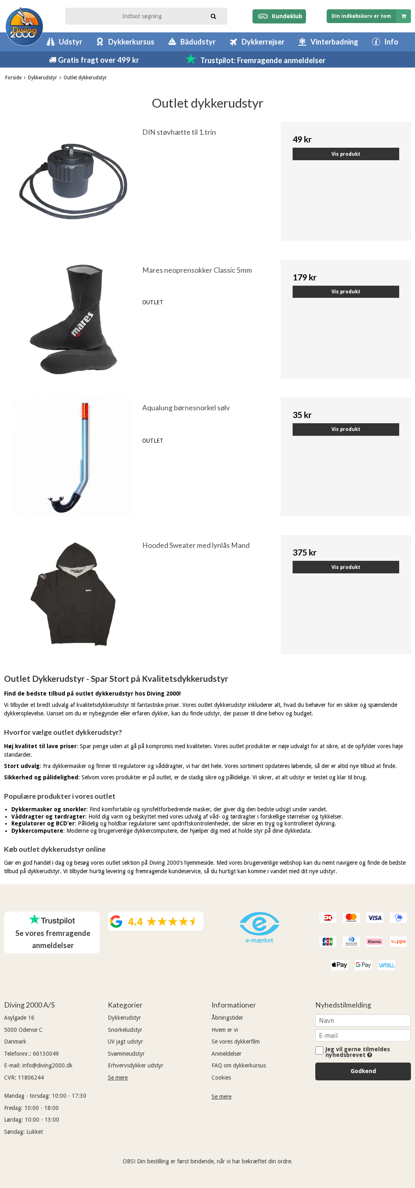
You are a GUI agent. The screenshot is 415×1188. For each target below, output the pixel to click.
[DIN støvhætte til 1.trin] (73, 187)
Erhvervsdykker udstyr (135, 1065)
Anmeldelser (227, 1053)
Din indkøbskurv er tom (361, 16)
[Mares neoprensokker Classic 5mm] (73, 325)
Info (391, 41)
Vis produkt (346, 154)
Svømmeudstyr (126, 1053)
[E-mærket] (259, 941)
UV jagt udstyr (125, 1041)
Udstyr (70, 41)
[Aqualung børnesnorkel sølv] (73, 463)
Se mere (118, 1077)
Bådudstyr (198, 41)
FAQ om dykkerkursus (239, 1065)
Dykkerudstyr (124, 1017)
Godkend (363, 1071)
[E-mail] (363, 1035)
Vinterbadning (334, 41)
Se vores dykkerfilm (236, 1041)
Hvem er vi (225, 1030)
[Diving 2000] (24, 26)
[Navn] (363, 1020)
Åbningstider (227, 1017)
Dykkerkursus (131, 41)
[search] (213, 15)
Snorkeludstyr (125, 1030)
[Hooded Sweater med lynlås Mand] (73, 600)
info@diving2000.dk (47, 1065)
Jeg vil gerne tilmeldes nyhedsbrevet (357, 1052)
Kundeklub (285, 16)
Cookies (221, 1077)
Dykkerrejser (263, 41)
